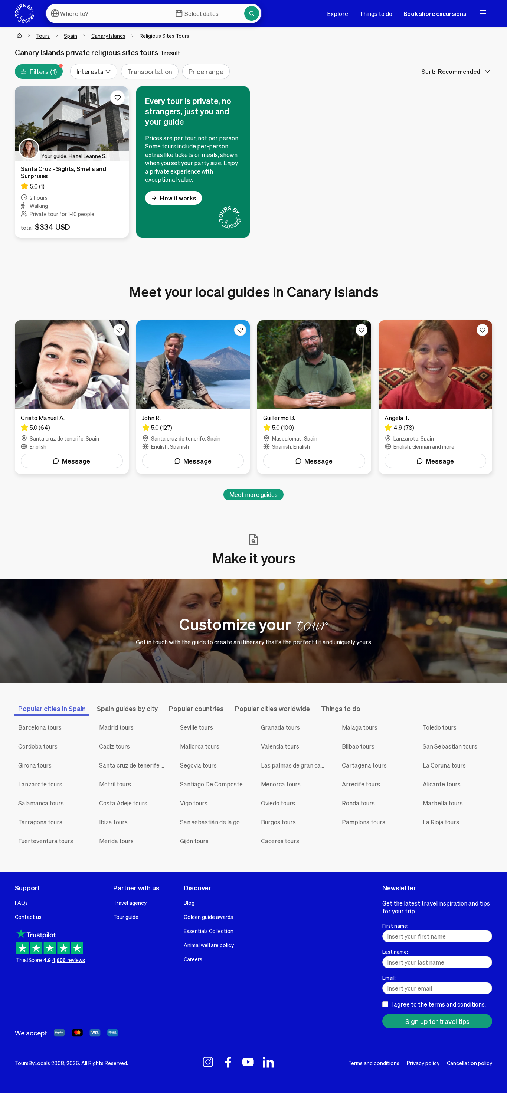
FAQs (21, 902)
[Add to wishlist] (117, 97)
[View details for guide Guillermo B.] (314, 397)
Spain (70, 35)
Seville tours (196, 727)
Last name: (395, 951)
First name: (395, 925)
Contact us (28, 916)
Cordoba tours (38, 746)
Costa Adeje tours (123, 803)
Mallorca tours (199, 746)
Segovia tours (198, 765)
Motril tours (115, 784)
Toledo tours (440, 727)
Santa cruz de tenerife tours (134, 765)
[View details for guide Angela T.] (436, 397)
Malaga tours (359, 727)
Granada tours (280, 727)
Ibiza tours (113, 822)
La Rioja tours (441, 822)
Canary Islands (108, 35)
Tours (43, 35)
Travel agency (130, 902)
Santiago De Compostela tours (215, 784)
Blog (189, 902)
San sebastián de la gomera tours (215, 822)
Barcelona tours (40, 727)
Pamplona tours (363, 822)
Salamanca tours (41, 803)
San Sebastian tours (450, 746)
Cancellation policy (469, 1063)
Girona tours (35, 765)
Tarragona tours (40, 822)
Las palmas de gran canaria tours (296, 765)
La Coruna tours (444, 765)
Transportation (149, 71)
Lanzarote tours (40, 784)
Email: (389, 977)
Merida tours (116, 841)
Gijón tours (194, 841)
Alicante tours (442, 784)
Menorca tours (281, 784)
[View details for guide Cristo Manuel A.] (72, 397)
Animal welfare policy (209, 945)
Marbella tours (443, 803)
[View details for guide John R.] (193, 397)
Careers (193, 959)
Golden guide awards (208, 916)
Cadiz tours (114, 746)
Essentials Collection (208, 930)
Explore (337, 13)
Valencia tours (280, 746)
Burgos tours (278, 822)
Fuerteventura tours (45, 841)
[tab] (51, 708)
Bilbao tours (358, 746)
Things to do (375, 13)
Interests (90, 71)
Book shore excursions (434, 13)
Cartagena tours (364, 765)
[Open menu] (483, 13)
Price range (206, 71)
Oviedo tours (278, 803)
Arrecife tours (361, 784)
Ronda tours (358, 803)
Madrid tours (116, 727)
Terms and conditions (373, 1063)
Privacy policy (423, 1063)
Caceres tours (280, 841)
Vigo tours (193, 803)
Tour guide (125, 916)
